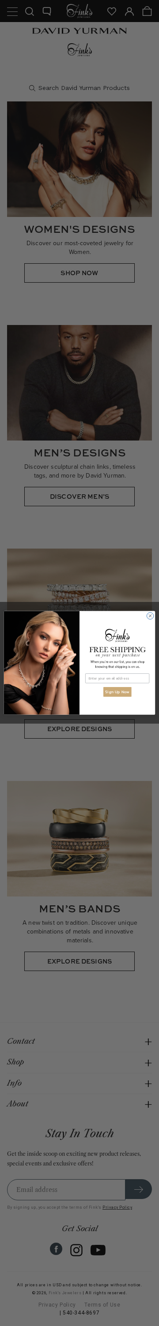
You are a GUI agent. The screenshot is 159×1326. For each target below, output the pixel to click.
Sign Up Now (117, 692)
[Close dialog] (150, 616)
